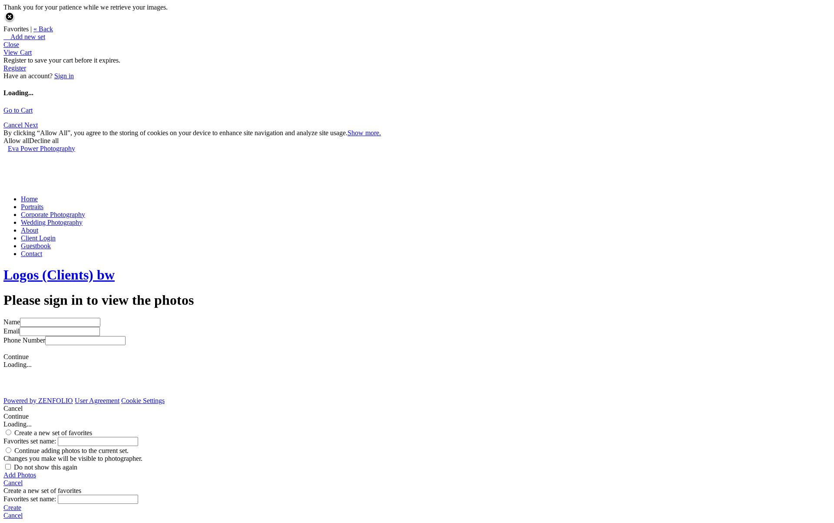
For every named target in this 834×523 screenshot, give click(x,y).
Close (11, 44)
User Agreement (97, 400)
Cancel (13, 125)
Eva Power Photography (41, 148)
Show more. (364, 133)
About (29, 230)
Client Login (38, 238)
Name (11, 322)
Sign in (64, 76)
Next (31, 125)
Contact (31, 253)
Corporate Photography (53, 214)
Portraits (32, 206)
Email (11, 331)
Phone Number (24, 340)
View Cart (17, 52)
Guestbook (36, 246)
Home (29, 199)
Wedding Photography (52, 222)
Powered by (38, 400)
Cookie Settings (143, 400)
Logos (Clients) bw (59, 275)
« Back (43, 29)
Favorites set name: (30, 441)
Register (14, 68)
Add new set (24, 36)
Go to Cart (18, 110)
